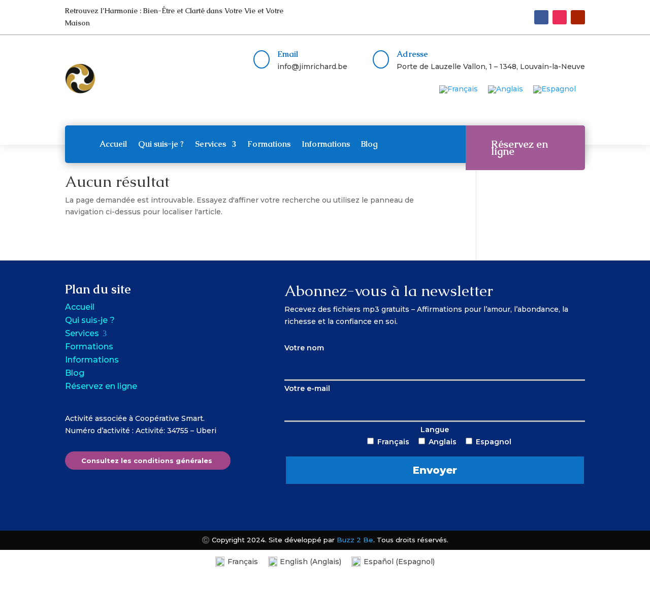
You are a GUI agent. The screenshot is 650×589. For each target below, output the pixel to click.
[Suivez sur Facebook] (541, 17)
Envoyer (435, 470)
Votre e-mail (307, 388)
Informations (326, 144)
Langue (444, 450)
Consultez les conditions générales (146, 460)
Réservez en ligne (519, 148)
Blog (369, 144)
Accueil (113, 144)
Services (210, 144)
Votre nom (304, 347)
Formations (268, 144)
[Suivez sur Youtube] (578, 17)
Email (287, 54)
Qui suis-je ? (161, 144)
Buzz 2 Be (355, 540)
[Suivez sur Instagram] (559, 17)
